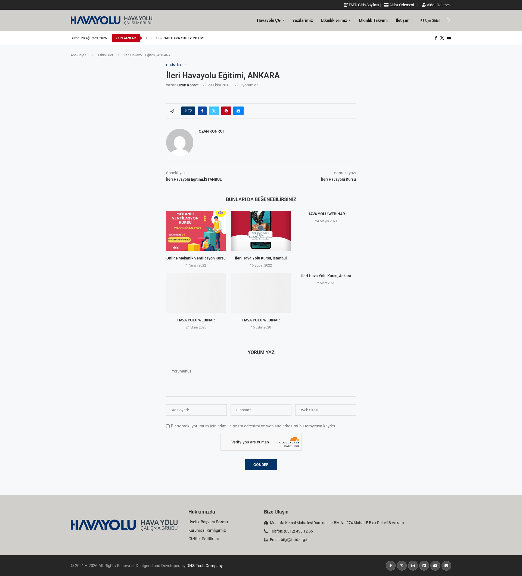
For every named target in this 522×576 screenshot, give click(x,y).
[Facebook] (435, 38)
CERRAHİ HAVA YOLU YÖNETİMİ (180, 38)
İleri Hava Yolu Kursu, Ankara (326, 276)
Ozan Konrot (188, 85)
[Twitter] (442, 38)
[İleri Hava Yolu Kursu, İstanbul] (261, 231)
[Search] (448, 20)
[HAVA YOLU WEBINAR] (196, 293)
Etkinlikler (105, 55)
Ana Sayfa (78, 55)
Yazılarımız (302, 20)
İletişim (402, 20)
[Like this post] (190, 111)
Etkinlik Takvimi (373, 20)
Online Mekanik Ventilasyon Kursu (196, 258)
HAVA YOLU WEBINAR (326, 214)
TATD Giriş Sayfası (363, 5)
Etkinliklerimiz (334, 20)
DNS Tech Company (205, 565)
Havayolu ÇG (269, 20)
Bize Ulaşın (276, 512)
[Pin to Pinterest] (226, 111)
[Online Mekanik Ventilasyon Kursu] (196, 231)
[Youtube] (449, 38)
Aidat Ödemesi (401, 5)
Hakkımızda (201, 512)
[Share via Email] (238, 111)
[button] (146, 38)
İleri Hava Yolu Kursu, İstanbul (261, 258)
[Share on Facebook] (202, 111)
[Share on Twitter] (214, 111)
